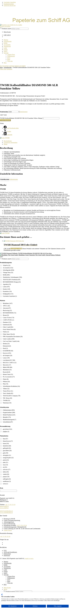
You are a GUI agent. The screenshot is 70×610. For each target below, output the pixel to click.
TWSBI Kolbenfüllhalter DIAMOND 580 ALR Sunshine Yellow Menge (21, 118)
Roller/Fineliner (9, 415)
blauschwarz (8, 441)
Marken (6, 561)
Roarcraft (6, 372)
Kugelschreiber (9, 412)
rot (5, 467)
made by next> (29, 558)
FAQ (5, 550)
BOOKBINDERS (9, 313)
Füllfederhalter (13, 179)
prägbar (6, 431)
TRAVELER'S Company (11, 395)
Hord (5, 348)
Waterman (7, 403)
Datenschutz (7, 554)
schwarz (6, 469)
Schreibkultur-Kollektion (11, 386)
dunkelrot (7, 446)
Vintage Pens (8, 272)
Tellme (6, 388)
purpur (6, 476)
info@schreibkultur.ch (6, 511)
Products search (6, 28)
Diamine (7, 322)
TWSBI (6, 400)
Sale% (5, 573)
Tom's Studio (8, 393)
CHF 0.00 (7, 35)
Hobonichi (7, 346)
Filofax (6, 332)
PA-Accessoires (9, 377)
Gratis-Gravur (8, 530)
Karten (6, 289)
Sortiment (9, 69)
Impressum (7, 555)
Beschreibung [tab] (8, 141)
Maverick (7, 365)
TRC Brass (7, 398)
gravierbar (7, 429)
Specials (6, 574)
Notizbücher (7, 568)
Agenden (7, 284)
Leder (6, 286)
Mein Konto (7, 587)
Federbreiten (4, 112)
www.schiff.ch (4, 508)
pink (5, 462)
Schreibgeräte (8, 67)
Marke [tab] (5, 144)
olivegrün (7, 455)
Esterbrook (7, 324)
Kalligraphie (8, 294)
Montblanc (7, 303)
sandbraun (7, 481)
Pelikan (6, 381)
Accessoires (8, 268)
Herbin (6, 343)
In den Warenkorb (5, 120)
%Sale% (6, 265)
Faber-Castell (8, 327)
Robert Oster (8, 374)
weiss (5, 483)
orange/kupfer (8, 457)
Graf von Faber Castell (11, 341)
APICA (6, 306)
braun (6, 443)
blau (5, 438)
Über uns (10, 583)
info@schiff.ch (4, 506)
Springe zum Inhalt (19, 66)
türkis (6, 472)
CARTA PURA (8, 320)
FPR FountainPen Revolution (13, 336)
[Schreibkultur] (35, 23)
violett (6, 474)
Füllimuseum (11, 578)
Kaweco (7, 353)
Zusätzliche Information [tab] (10, 142)
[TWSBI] (4, 138)
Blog (8, 581)
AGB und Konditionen (10, 552)
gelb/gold (7, 448)
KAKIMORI (8, 350)
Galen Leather (8, 339)
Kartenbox (7, 291)
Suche (5, 589)
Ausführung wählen (16, 248)
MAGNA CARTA (9, 362)
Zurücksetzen (23, 111)
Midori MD (7, 367)
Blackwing (7, 310)
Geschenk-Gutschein (10, 2)
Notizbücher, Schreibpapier (12, 277)
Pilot (5, 384)
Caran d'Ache (8, 317)
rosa (5, 465)
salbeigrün (7, 479)
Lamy (6, 358)
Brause (6, 315)
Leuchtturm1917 (9, 360)
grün (5, 453)
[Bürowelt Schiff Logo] (11, 25)
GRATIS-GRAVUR (9, 5)
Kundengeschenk (9, 4)
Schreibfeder (8, 422)
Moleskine (7, 369)
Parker (5, 379)
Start (1, 67)
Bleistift (7, 417)
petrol (6, 460)
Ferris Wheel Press (9, 329)
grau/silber (7, 450)
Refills (6, 275)
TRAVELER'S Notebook (11, 279)
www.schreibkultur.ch (6, 512)
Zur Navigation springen (7, 66)
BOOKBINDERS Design (12, 282)
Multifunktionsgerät (9, 419)
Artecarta (7, 308)
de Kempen (7, 355)
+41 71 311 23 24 (10, 504)
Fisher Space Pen (9, 334)
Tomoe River (8, 391)
